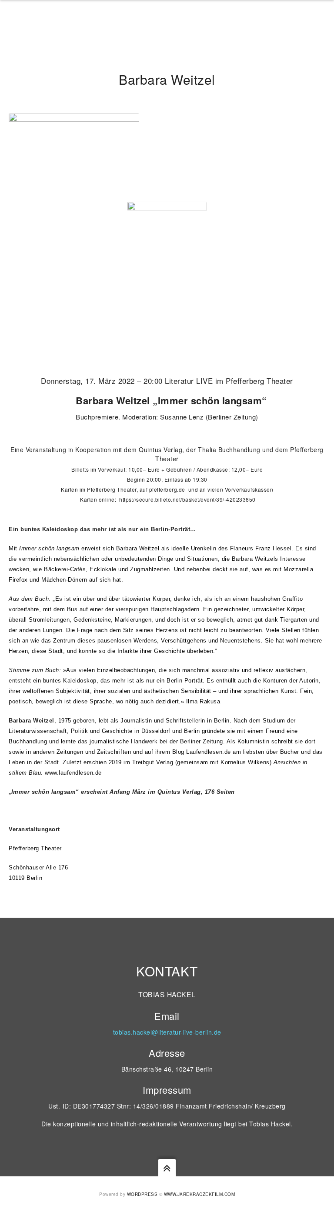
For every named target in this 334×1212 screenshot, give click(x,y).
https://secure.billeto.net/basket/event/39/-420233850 (187, 499)
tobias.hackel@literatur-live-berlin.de (167, 1032)
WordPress (142, 1194)
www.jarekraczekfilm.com (199, 1194)
